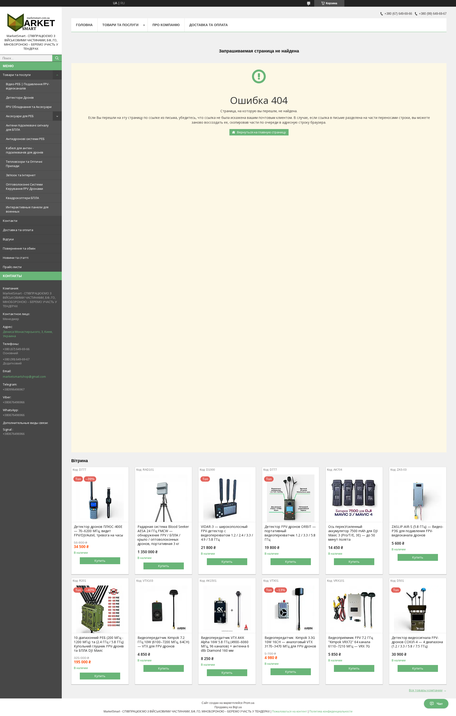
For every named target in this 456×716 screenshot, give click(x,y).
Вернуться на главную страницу (261, 132)
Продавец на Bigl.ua (228, 707)
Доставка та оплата (18, 230)
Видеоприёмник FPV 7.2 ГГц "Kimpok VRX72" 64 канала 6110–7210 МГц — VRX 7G (350, 642)
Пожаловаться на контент (289, 711)
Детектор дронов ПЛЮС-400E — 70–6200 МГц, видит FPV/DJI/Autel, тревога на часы (98, 531)
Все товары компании (425, 690)
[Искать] (57, 58)
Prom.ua (248, 703)
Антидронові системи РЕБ (25, 139)
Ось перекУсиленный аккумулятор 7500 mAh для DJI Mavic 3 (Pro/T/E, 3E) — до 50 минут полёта (353, 533)
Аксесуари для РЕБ (20, 116)
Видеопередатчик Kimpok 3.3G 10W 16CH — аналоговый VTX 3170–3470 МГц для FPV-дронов (290, 642)
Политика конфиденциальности (330, 711)
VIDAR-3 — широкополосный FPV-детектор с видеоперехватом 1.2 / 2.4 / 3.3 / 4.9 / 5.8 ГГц (227, 533)
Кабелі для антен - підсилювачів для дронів (24, 150)
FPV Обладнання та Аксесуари (29, 107)
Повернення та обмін (19, 248)
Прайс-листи (12, 267)
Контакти (10, 221)
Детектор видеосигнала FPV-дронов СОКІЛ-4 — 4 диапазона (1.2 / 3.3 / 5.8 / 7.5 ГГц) (417, 642)
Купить (100, 560)
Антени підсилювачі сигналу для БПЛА (27, 127)
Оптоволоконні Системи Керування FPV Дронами (24, 186)
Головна (84, 25)
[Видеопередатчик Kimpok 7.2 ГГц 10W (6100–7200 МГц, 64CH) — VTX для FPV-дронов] (163, 609)
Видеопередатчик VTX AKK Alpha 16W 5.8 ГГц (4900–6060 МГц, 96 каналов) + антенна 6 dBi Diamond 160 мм (225, 644)
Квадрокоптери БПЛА (22, 198)
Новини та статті (15, 258)
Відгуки (8, 239)
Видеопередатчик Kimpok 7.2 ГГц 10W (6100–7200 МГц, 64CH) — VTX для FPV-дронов (163, 642)
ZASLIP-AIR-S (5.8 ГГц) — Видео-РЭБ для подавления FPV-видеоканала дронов (417, 531)
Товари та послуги (17, 75)
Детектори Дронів (20, 97)
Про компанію (166, 25)
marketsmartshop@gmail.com (24, 376)
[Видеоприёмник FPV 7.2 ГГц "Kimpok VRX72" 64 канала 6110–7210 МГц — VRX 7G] (354, 609)
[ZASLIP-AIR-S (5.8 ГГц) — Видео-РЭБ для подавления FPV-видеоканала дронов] (417, 498)
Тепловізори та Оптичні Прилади (24, 163)
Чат (440, 704)
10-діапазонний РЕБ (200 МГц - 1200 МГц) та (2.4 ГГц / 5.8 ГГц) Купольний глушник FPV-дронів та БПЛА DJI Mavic (99, 644)
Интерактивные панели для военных (27, 209)
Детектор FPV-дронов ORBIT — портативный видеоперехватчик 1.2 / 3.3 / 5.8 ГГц (290, 533)
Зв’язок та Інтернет (21, 175)
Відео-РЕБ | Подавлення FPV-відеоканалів (27, 86)
